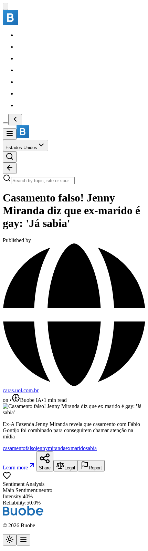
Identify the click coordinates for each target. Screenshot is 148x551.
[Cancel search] (10, 168)
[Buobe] (10, 23)
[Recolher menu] (15, 119)
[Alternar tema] (10, 539)
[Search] (10, 157)
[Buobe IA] (5, 6)
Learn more (15, 467)
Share (45, 467)
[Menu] (10, 134)
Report (95, 467)
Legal (69, 467)
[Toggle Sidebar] (5, 123)
